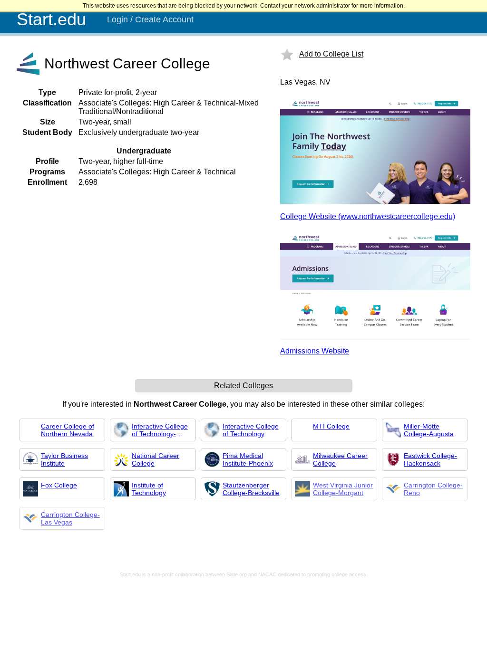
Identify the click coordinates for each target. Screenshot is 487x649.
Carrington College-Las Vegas (70, 518)
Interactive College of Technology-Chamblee (160, 430)
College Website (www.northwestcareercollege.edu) (367, 216)
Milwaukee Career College (340, 459)
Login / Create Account (150, 19)
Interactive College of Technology (251, 430)
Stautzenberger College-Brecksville (251, 488)
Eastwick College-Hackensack (430, 459)
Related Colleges (243, 386)
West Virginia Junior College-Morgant (343, 488)
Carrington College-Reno (433, 488)
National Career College (155, 459)
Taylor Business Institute (64, 459)
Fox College (59, 485)
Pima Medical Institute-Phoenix (248, 459)
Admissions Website (314, 351)
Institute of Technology (149, 488)
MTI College (331, 426)
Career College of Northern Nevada (67, 430)
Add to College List (331, 54)
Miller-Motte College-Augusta (429, 430)
